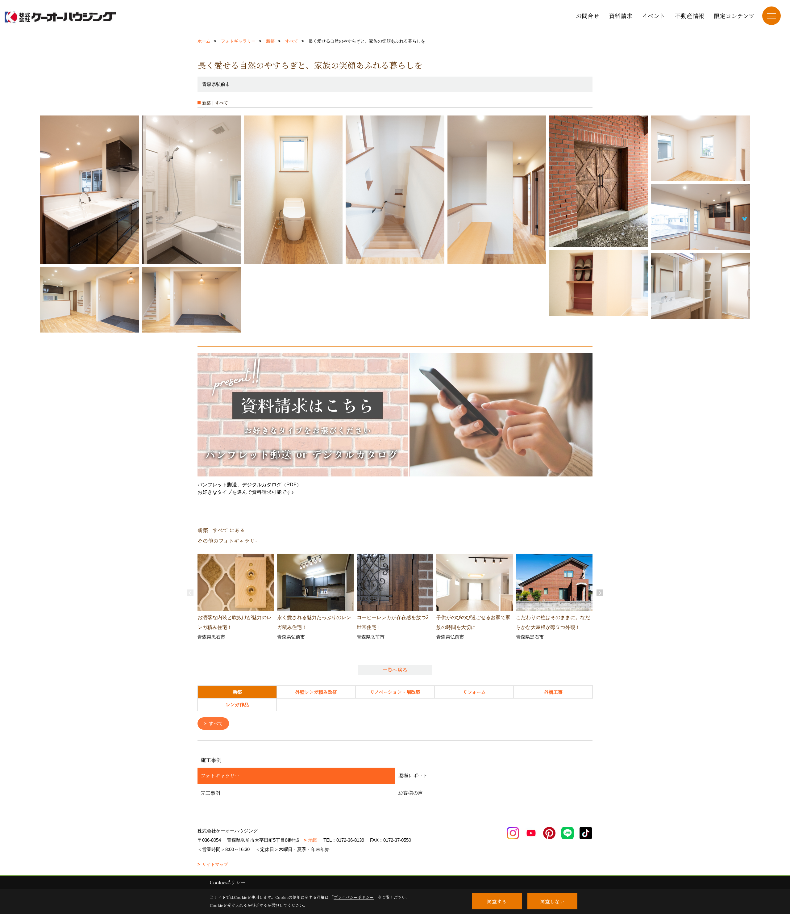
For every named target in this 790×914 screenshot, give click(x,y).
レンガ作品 (237, 704)
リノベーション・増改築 (395, 692)
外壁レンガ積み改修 (316, 692)
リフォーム (474, 692)
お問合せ (587, 15)
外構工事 (553, 692)
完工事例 (210, 792)
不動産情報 (689, 15)
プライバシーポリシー (354, 897)
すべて (216, 723)
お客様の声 (410, 792)
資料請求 (620, 15)
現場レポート (413, 775)
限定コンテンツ (734, 15)
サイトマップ (215, 864)
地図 (313, 840)
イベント (653, 15)
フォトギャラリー (220, 775)
